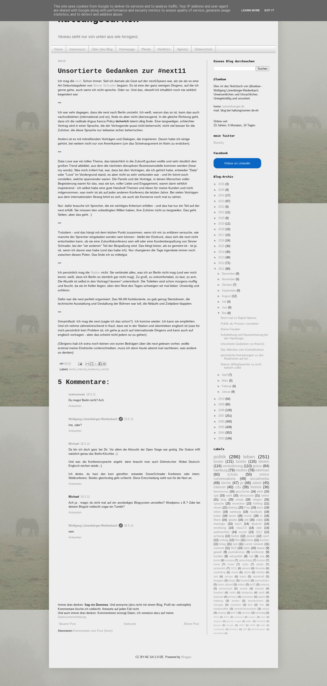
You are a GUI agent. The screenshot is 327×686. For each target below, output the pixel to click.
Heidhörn (163, 49)
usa (262, 556)
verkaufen (220, 568)
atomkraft (258, 576)
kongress (247, 592)
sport (266, 536)
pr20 (253, 584)
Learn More (250, 10)
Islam (243, 576)
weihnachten (222, 532)
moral (234, 572)
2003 (221, 438)
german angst (233, 621)
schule (232, 474)
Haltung (218, 600)
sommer (219, 548)
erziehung (220, 527)
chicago (218, 604)
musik (248, 515)
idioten (263, 461)
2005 (221, 427)
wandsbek (219, 633)
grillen (249, 621)
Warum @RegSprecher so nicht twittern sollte (241, 366)
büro (263, 617)
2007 (221, 415)
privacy (232, 596)
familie (241, 461)
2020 (221, 218)
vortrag (223, 540)
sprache (219, 503)
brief (263, 625)
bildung (232, 507)
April (225, 374)
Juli (224, 301)
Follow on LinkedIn (237, 163)
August (227, 296)
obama (222, 612)
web (259, 527)
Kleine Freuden (230, 329)
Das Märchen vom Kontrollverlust (242, 349)
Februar (227, 386)
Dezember (229, 273)
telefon (260, 572)
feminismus (221, 491)
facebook (256, 511)
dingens (218, 621)
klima (249, 540)
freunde (260, 568)
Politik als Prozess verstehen (239, 323)
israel (231, 564)
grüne (257, 466)
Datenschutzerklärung (72, 617)
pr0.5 (234, 612)
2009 (221, 404)
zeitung (264, 584)
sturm (247, 572)
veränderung (233, 466)
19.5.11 (91, 394)
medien (241, 470)
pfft (244, 629)
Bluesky (219, 142)
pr (241, 483)
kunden (218, 556)
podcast (218, 596)
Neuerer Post (67, 624)
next (78, 81)
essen (243, 532)
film (237, 540)
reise (260, 507)
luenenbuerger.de (233, 106)
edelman (262, 470)
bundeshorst (255, 600)
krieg (222, 544)
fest (250, 604)
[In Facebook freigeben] (100, 364)
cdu (238, 487)
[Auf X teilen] (96, 364)
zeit (216, 576)
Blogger (186, 657)
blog (223, 499)
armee (244, 588)
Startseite (130, 624)
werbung (235, 511)
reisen (217, 507)
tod (251, 556)
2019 (221, 223)
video (259, 519)
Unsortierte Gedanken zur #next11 (242, 344)
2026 (221, 184)
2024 (221, 195)
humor (261, 560)
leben (249, 456)
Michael (74, 443)
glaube (232, 519)
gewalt (218, 552)
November (229, 279)
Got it (269, 10)
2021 (221, 212)
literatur (217, 625)
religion (257, 499)
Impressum (77, 49)
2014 (221, 251)
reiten (217, 511)
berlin (72, 369)
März (225, 380)
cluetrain (235, 604)
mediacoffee (221, 608)
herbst (235, 536)
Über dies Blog (102, 49)
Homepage (127, 49)
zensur (229, 576)
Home (58, 49)
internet (82, 369)
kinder (218, 461)
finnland (234, 629)
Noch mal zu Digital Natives (238, 318)
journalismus (236, 552)
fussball (245, 580)
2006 (221, 421)
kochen (264, 540)
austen (252, 617)
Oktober (227, 284)
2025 (221, 189)
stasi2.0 (241, 527)
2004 (221, 432)
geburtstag (245, 560)
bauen (261, 548)
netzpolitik (235, 556)
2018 (221, 229)
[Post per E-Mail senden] (80, 363)
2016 (221, 240)
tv (261, 515)
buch (238, 523)
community (219, 629)
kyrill (261, 592)
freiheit (255, 487)
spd (216, 495)
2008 (221, 410)
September (229, 290)
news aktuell (225, 584)
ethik (260, 491)
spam (261, 596)
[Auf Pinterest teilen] (104, 364)
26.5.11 (85, 443)
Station (95, 272)
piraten (251, 536)
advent (246, 568)
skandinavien (258, 629)
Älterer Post (191, 624)
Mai (224, 313)
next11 (105, 369)
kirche (226, 483)
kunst (217, 560)
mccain (230, 625)
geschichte (243, 491)
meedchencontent (245, 608)
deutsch (256, 523)
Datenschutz (203, 49)
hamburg (221, 470)
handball (260, 621)
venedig (260, 612)
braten (236, 600)
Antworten (75, 406)
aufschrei (239, 617)
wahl (229, 495)
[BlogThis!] (91, 364)
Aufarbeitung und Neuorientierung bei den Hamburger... (244, 336)
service (246, 612)
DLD (233, 548)
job (246, 519)
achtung (219, 536)
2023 (221, 201)
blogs (232, 580)
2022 (221, 206)
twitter (265, 495)
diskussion (247, 495)
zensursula (225, 588)
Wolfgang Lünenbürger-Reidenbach (93, 419)
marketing (220, 572)
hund (217, 564)
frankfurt (218, 592)
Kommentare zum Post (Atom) (93, 630)
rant (235, 544)
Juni (225, 307)
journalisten (262, 580)
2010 (221, 398)
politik (220, 456)
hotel (233, 592)
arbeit (256, 483)
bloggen (219, 580)
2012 (221, 263)
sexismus (247, 596)
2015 (221, 246)
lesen (232, 515)
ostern (241, 584)
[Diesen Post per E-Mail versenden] (87, 364)
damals (259, 588)
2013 (221, 257)
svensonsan (77, 394)
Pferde (146, 49)
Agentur (182, 49)
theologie (219, 523)
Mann (217, 519)
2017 (221, 235)
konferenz (94, 369)
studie (260, 564)
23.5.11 (128, 419)
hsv (262, 604)
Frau (247, 507)
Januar (226, 391)
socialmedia (259, 479)
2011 (221, 268)
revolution (238, 503)
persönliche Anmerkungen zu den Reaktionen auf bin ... (242, 357)
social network (253, 544)
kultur (217, 515)
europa (229, 560)
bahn (247, 548)
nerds (265, 608)
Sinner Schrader (104, 85)
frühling (257, 503)
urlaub (239, 499)
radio (245, 564)
